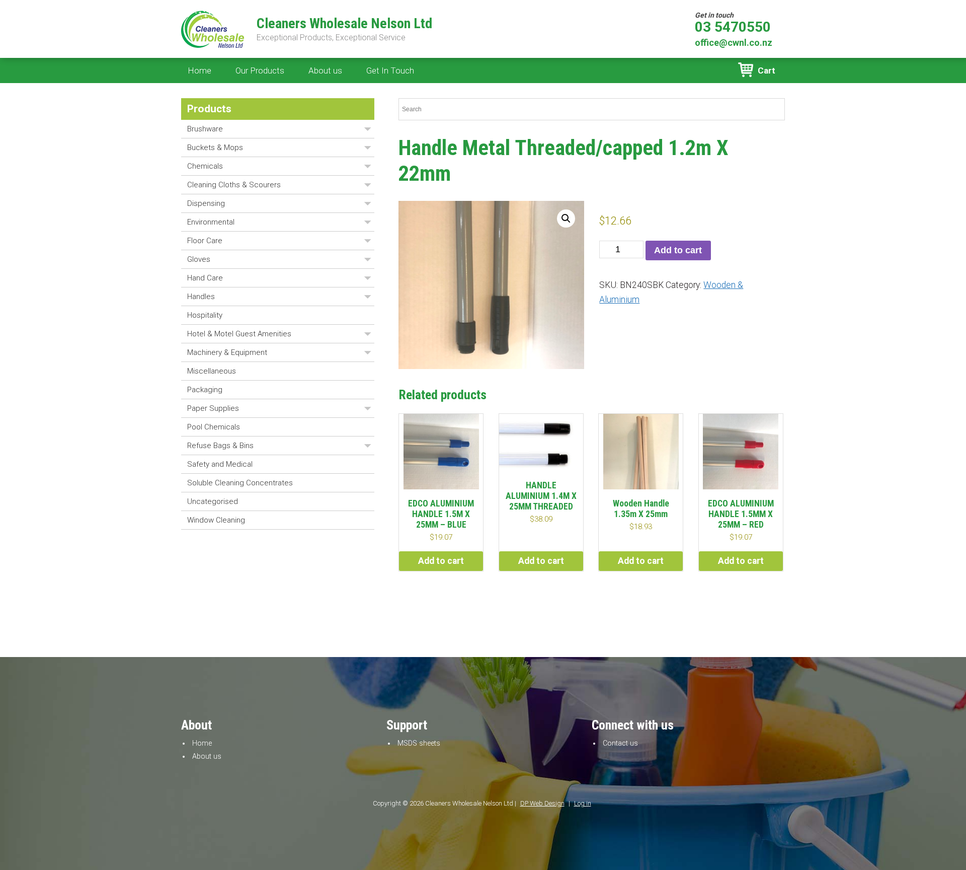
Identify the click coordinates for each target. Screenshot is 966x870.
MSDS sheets (418, 743)
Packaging (204, 389)
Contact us (620, 743)
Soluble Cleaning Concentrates (240, 482)
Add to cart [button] (441, 561)
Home (199, 70)
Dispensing (206, 203)
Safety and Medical (220, 464)
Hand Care (205, 277)
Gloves (198, 259)
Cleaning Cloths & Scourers (234, 184)
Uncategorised (212, 501)
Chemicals (205, 166)
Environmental (210, 222)
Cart (766, 70)
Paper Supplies (213, 408)
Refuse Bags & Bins (220, 445)
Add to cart (678, 250)
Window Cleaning (216, 520)
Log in (582, 803)
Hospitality (204, 315)
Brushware (205, 128)
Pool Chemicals (213, 426)
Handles (201, 296)
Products (209, 109)
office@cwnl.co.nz (733, 42)
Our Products (259, 70)
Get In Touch (390, 70)
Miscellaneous (211, 371)
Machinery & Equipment (227, 352)
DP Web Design (542, 803)
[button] (566, 218)
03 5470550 (733, 27)
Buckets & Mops (215, 147)
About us (325, 70)
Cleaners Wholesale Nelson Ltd (344, 24)
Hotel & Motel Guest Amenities (239, 333)
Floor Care (204, 240)
